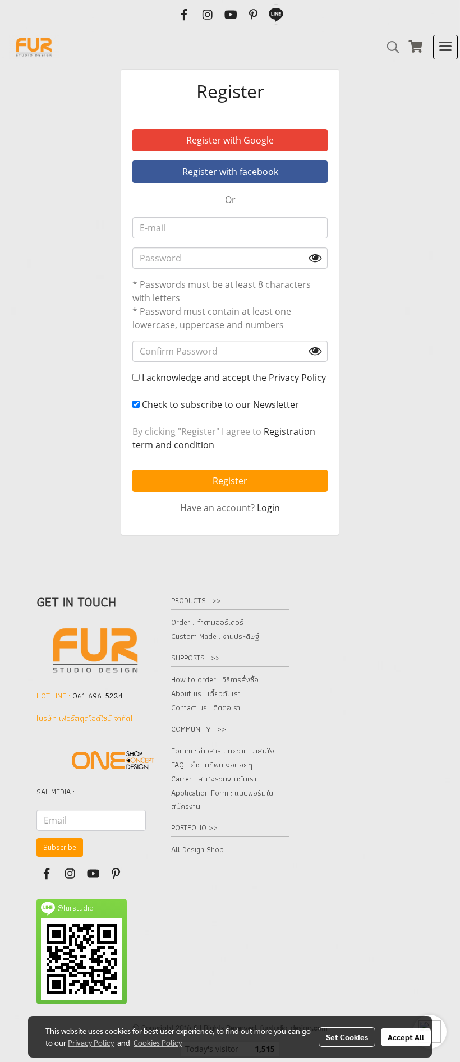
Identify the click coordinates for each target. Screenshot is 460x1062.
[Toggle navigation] (445, 47)
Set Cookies (347, 1037)
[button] (389, 47)
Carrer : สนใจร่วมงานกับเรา (213, 779)
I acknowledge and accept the (233, 377)
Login (268, 508)
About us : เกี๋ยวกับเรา (206, 693)
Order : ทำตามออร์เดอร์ (207, 622)
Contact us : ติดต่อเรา (205, 707)
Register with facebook (230, 171)
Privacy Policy (297, 377)
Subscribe (59, 847)
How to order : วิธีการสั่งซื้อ (215, 679)
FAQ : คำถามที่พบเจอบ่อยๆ (211, 764)
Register (230, 481)
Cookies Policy (158, 1042)
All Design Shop (197, 849)
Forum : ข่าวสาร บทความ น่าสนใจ (222, 750)
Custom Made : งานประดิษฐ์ (215, 636)
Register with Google (230, 140)
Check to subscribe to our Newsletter (219, 404)
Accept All (406, 1037)
